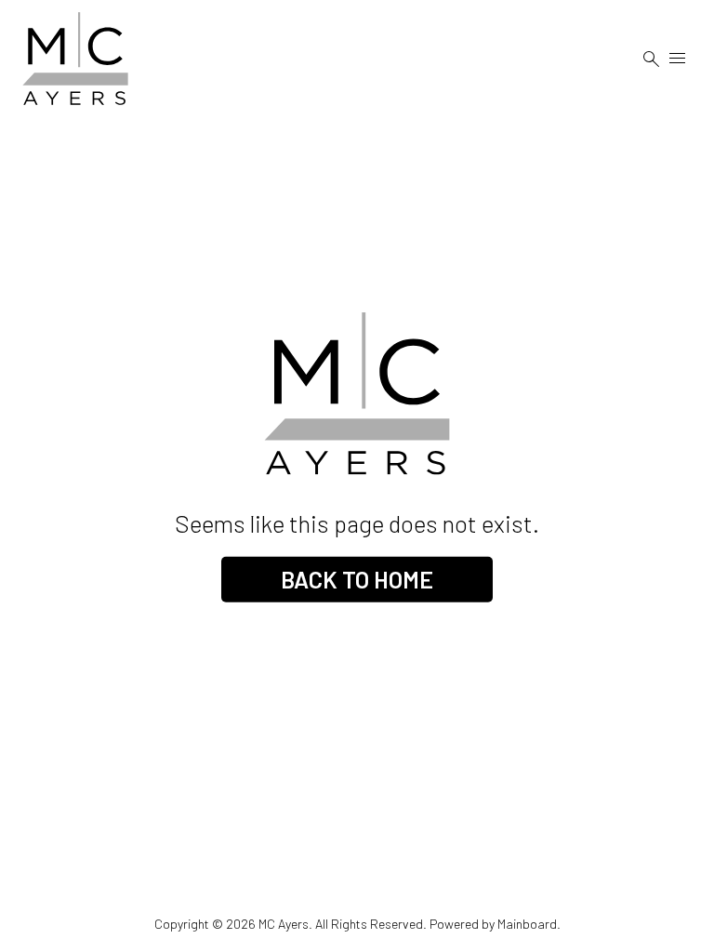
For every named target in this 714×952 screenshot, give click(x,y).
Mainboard (527, 924)
